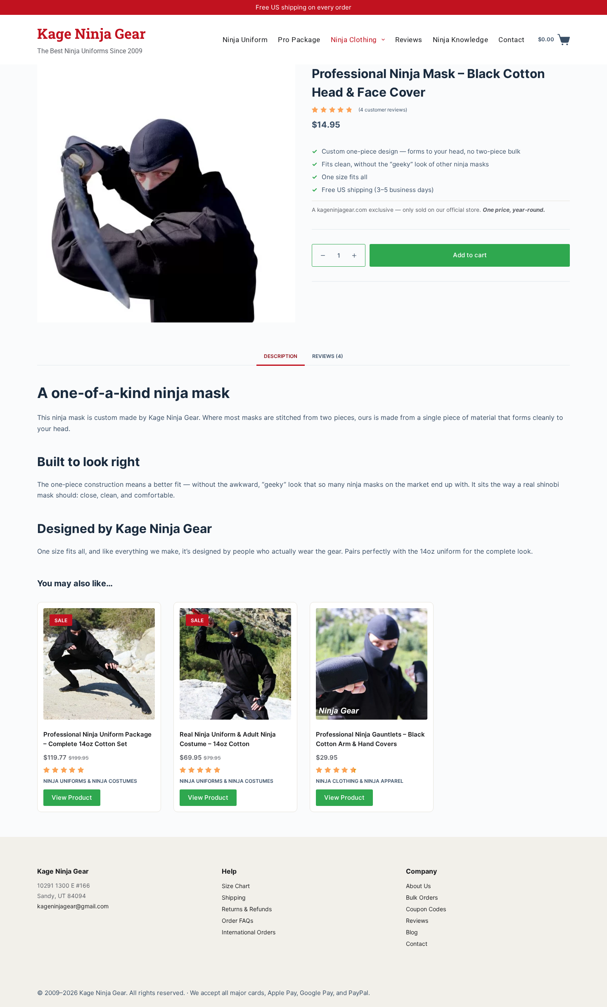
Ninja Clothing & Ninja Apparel (359, 781)
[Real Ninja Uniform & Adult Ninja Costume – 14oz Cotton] (235, 664)
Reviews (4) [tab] (327, 356)
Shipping (234, 897)
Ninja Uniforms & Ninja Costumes (90, 781)
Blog (412, 932)
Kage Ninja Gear (91, 33)
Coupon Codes (426, 908)
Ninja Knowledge (460, 40)
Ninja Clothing (354, 40)
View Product (72, 797)
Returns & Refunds (247, 908)
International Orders (248, 932)
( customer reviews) (382, 110)
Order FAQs (237, 920)
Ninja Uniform (245, 40)
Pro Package (299, 40)
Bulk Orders (422, 897)
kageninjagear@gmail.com (73, 906)
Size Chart (236, 885)
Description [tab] (280, 356)
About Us (418, 885)
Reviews (408, 40)
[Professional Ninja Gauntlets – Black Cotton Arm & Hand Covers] (371, 664)
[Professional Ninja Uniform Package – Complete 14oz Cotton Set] (99, 664)
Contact (511, 40)
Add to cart (470, 255)
